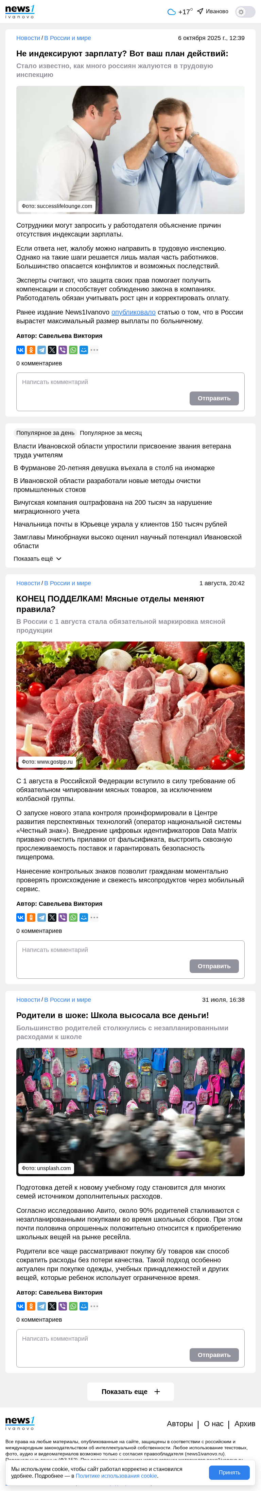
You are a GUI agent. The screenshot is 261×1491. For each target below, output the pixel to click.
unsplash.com (54, 1168)
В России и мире (67, 38)
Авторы (180, 1423)
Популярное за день (45, 432)
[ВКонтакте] (20, 350)
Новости (28, 38)
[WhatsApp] (73, 350)
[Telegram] (41, 350)
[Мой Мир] (84, 350)
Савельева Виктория (71, 335)
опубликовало (133, 312)
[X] (52, 350)
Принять (229, 1472)
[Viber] (62, 350)
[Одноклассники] (31, 350)
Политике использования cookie (116, 1476)
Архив (245, 1423)
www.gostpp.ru (55, 762)
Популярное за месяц (111, 432)
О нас (214, 1423)
